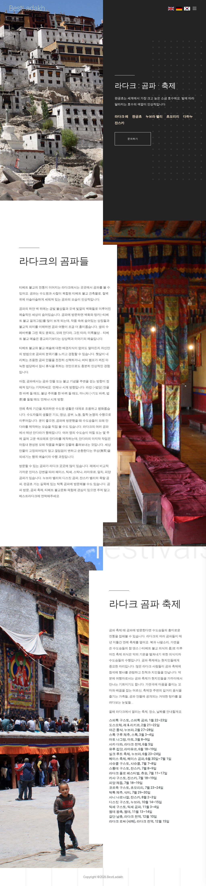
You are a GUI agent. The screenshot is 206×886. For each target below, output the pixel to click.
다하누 (188, 116)
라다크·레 (121, 116)
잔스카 (119, 123)
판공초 (137, 116)
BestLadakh (27, 8)
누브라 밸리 (154, 116)
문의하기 (133, 138)
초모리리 (172, 116)
